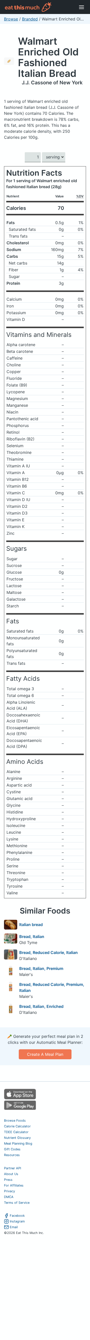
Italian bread (31, 924)
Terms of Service (17, 1203)
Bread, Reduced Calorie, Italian (48, 952)
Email (14, 1227)
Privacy (9, 1191)
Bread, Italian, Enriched (41, 1006)
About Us (11, 1174)
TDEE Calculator (16, 1132)
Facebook (17, 1215)
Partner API (12, 1168)
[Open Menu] (81, 6)
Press (8, 1180)
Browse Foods (15, 1120)
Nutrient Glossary (17, 1138)
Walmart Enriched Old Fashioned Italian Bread (48, 57)
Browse (11, 18)
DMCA (9, 1197)
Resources (12, 1155)
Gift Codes (12, 1149)
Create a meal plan (45, 1054)
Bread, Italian (31, 936)
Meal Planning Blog (18, 1143)
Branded (30, 18)
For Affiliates (14, 1185)
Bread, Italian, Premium (41, 968)
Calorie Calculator (17, 1126)
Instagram (17, 1221)
